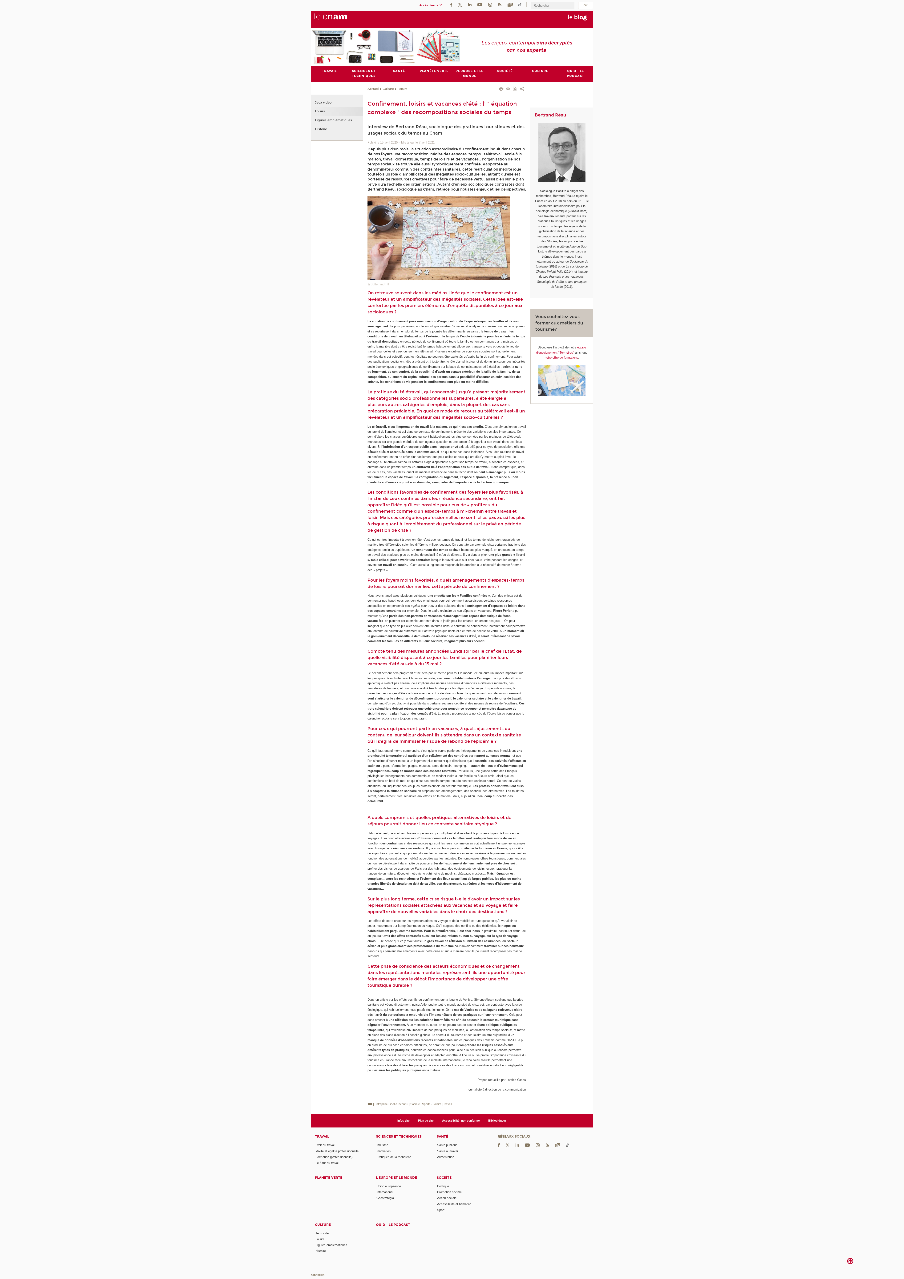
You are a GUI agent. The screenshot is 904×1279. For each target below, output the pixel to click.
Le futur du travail (327, 1163)
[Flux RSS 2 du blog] (500, 4)
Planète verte (328, 1178)
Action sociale (446, 1198)
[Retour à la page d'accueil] (338, 19)
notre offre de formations (561, 357)
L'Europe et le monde (396, 1178)
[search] (552, 5)
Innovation (383, 1151)
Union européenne (388, 1186)
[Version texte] (508, 89)
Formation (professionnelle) (333, 1157)
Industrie (382, 1145)
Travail (322, 1137)
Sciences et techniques (399, 1137)
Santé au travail (448, 1151)
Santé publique (447, 1145)
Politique (443, 1186)
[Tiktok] (519, 4)
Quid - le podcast (393, 1225)
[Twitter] (460, 4)
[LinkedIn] (470, 4)
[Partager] (522, 89)
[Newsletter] (510, 4)
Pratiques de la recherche (393, 1157)
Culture (388, 89)
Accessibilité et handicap (454, 1204)
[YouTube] (479, 4)
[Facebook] (451, 4)
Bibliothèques (497, 1120)
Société (444, 1178)
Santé (442, 1137)
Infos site (403, 1120)
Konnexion (317, 1274)
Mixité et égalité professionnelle (337, 1151)
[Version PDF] (515, 89)
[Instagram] (490, 4)
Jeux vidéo (323, 102)
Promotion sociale (449, 1192)
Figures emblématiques (333, 120)
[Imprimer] (501, 89)
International (384, 1192)
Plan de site (426, 1120)
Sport (440, 1210)
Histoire (321, 129)
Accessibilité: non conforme (461, 1120)
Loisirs (403, 89)
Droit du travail (325, 1145)
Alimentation (445, 1157)
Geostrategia (385, 1198)
